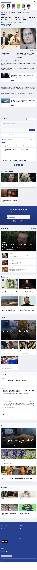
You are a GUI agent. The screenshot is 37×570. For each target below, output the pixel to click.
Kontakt (2, 548)
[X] (4, 25)
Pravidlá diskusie (22, 539)
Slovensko (5, 12)
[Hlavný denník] (6, 2)
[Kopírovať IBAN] (29, 217)
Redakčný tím (21, 528)
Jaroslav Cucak (16, 256)
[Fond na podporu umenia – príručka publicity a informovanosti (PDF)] (5, 541)
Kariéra (20, 530)
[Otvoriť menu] (35, 2)
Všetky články (32, 228)
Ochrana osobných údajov (23, 536)
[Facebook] (2, 25)
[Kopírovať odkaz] (9, 25)
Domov (2, 12)
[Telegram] (7, 25)
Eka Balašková (11, 445)
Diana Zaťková (26, 353)
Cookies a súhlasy (22, 538)
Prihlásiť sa (32, 129)
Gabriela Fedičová (16, 270)
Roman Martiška (11, 249)
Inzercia (2, 536)
